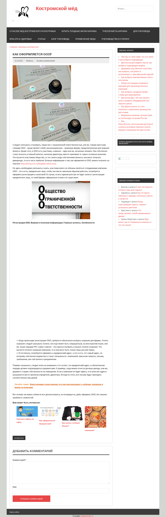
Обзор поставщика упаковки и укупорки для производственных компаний (133, 86)
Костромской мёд (56, 8)
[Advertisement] (61, 243)
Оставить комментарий (45, 60)
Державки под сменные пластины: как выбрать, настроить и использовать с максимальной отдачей (135, 71)
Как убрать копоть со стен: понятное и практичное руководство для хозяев (134, 109)
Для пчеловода (141, 31)
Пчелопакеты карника (115, 31)
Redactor (29, 60)
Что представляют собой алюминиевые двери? (134, 213)
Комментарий (19, 460)
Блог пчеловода (60, 39)
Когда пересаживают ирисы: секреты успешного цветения (132, 204)
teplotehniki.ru (87, 516)
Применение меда (85, 39)
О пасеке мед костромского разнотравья (33, 31)
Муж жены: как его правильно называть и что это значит (134, 222)
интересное (33, 47)
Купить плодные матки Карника (79, 31)
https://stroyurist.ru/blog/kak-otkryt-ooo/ (38, 163)
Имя (15, 487)
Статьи (41, 39)
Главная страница (18, 47)
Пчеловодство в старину (115, 39)
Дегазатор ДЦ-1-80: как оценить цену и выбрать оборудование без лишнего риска (134, 100)
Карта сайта (14, 512)
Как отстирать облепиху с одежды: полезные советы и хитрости (135, 195)
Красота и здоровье (21, 39)
